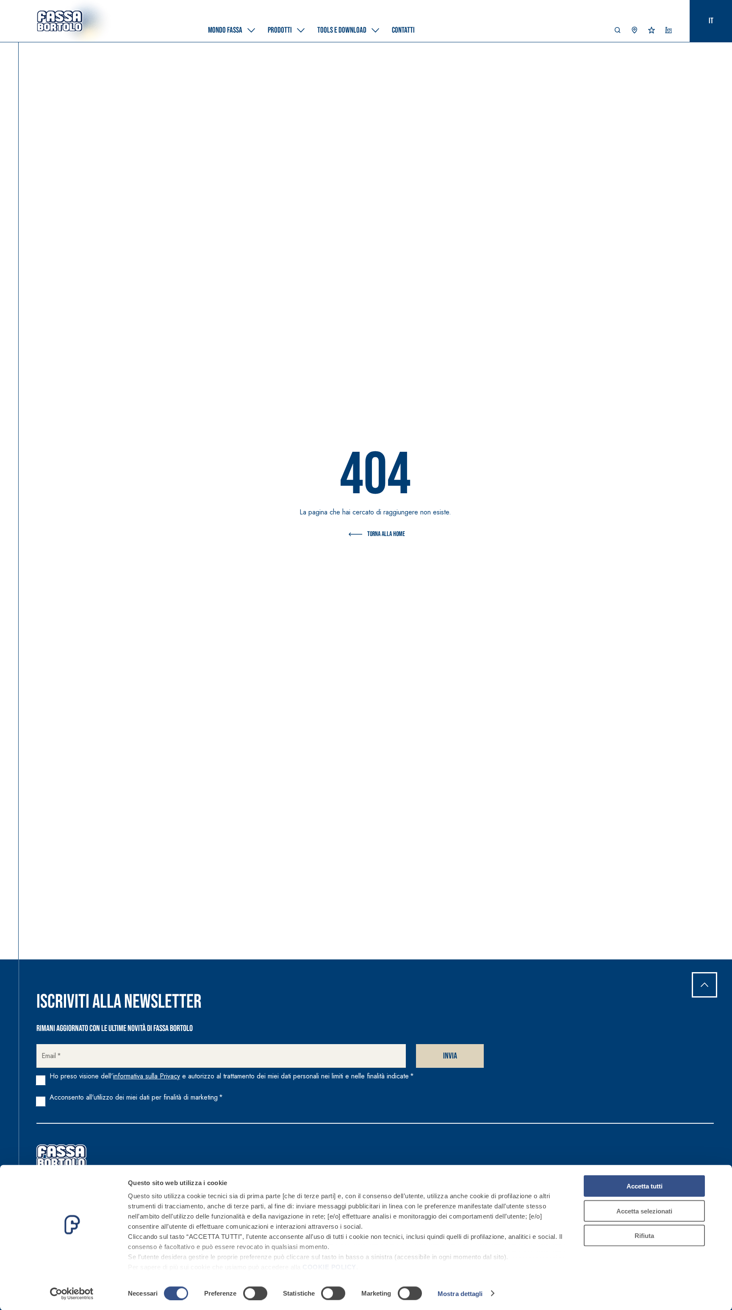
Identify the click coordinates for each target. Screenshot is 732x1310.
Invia (450, 1056)
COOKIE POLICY (329, 1267)
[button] (617, 32)
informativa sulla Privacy (146, 1076)
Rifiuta (644, 1235)
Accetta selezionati (644, 1210)
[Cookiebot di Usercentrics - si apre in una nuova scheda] (72, 1293)
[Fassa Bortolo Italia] (59, 21)
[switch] (255, 1293)
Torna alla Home (386, 534)
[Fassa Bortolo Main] (61, 1156)
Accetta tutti (645, 1186)
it (711, 21)
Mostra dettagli (460, 1293)
